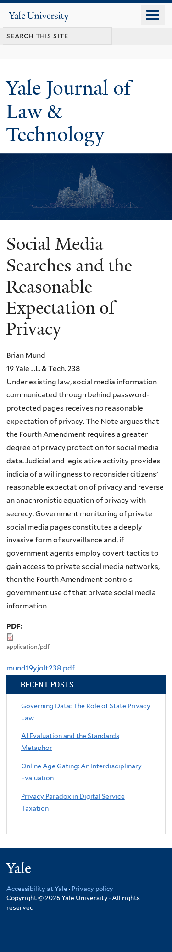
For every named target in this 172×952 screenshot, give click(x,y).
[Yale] (19, 869)
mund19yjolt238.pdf (40, 668)
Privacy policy (92, 888)
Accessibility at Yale (36, 888)
